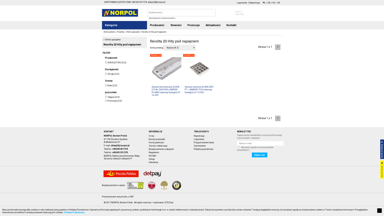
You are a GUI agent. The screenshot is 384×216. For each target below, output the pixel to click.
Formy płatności (156, 142)
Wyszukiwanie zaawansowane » (162, 18)
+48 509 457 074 (120, 149)
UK (278, 3)
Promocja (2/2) (115, 101)
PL (264, 3)
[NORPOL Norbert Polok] (120, 12)
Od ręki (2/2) (113, 74)
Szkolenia (153, 162)
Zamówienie (200, 146)
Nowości (176, 25)
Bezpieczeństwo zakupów (161, 149)
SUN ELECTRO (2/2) (117, 62)
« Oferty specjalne (112, 39)
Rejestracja (254, 3)
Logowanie (242, 3)
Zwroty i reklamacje (158, 146)
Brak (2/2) (112, 85)
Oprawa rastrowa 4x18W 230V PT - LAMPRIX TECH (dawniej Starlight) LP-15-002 (199, 89)
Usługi (152, 159)
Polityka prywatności (203, 149)
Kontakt (152, 155)
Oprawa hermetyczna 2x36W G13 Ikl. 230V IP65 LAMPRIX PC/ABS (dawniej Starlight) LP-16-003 (166, 91)
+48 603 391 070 (120, 152)
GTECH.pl (169, 202)
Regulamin (154, 152)
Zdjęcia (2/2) (114, 97)
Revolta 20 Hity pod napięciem (122, 44)
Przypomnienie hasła (204, 142)
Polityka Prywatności (74, 212)
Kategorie (111, 25)
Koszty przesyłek (157, 139)
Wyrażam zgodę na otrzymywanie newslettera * (255, 148)
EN (269, 3)
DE (274, 3)
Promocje (194, 25)
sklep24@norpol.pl (120, 145)
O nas (151, 136)
